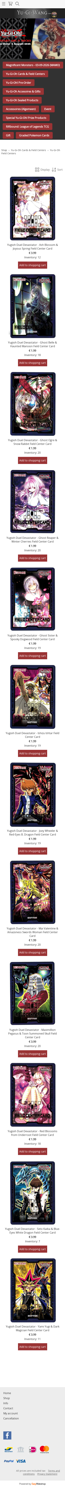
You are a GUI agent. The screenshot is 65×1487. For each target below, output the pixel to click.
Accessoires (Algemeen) (21, 109)
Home (7, 1393)
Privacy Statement (47, 1474)
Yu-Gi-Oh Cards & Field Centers (25, 74)
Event (47, 109)
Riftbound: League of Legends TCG (27, 126)
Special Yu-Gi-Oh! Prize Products (26, 118)
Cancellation (11, 1418)
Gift (8, 135)
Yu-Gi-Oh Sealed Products (22, 100)
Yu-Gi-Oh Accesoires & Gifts (23, 91)
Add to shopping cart (32, 265)
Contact (8, 1408)
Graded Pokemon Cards (34, 135)
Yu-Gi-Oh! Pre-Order (18, 82)
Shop (4, 150)
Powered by (32, 1483)
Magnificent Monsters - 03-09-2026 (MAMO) (33, 65)
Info (5, 1403)
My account (10, 1413)
